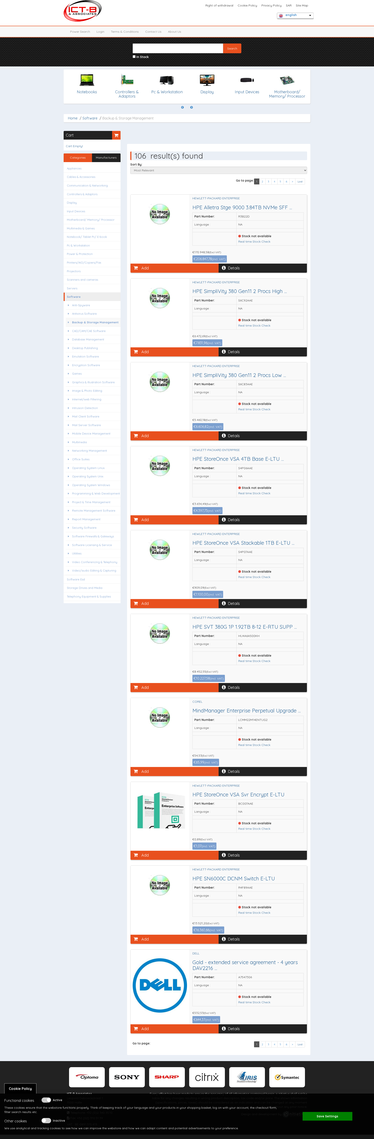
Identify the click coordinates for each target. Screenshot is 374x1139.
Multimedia (79, 442)
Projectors (74, 271)
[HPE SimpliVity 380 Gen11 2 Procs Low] (160, 382)
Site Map (302, 5)
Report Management (85, 519)
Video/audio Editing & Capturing (93, 570)
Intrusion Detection (84, 408)
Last (300, 181)
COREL (197, 702)
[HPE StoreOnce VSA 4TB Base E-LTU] (160, 466)
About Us (174, 32)
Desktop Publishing (84, 348)
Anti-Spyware (80, 305)
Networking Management (89, 450)
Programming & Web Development (95, 493)
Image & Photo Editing (86, 390)
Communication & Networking (87, 185)
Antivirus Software (84, 313)
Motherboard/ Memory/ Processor (90, 219)
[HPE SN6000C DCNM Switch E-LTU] (160, 885)
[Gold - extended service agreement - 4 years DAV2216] (160, 985)
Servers (72, 288)
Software (89, 118)
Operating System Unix (87, 476)
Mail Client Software (85, 416)
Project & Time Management (90, 502)
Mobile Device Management (90, 433)
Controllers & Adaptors (82, 194)
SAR (289, 5)
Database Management (87, 339)
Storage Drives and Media (84, 588)
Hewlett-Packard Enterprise (216, 198)
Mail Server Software (86, 425)
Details (234, 268)
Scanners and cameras (82, 279)
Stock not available (256, 236)
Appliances (74, 168)
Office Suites (80, 459)
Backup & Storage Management (95, 322)
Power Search (80, 32)
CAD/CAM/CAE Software (88, 331)
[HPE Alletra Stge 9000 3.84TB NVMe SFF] (160, 214)
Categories (78, 157)
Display (72, 202)
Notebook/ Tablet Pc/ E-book (87, 236)
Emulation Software (85, 356)
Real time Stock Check (254, 241)
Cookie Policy (247, 5)
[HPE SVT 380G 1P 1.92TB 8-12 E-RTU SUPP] (160, 633)
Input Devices (76, 211)
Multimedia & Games (81, 228)
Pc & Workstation (78, 245)
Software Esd (76, 579)
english (291, 14)
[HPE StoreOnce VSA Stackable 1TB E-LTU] (160, 550)
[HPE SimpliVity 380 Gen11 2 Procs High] (160, 298)
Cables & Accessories (81, 177)
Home (72, 118)
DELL (195, 953)
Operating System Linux (88, 468)
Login (100, 32)
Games (76, 373)
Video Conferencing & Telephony (94, 562)
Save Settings (327, 1116)
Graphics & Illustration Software (93, 382)
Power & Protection (80, 254)
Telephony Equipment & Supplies (89, 596)
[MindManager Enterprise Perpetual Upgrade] (160, 717)
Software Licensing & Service (91, 545)
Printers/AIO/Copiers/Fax (84, 262)
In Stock (142, 57)
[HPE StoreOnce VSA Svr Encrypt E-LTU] (160, 810)
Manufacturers (106, 157)
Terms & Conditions (125, 32)
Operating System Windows (90, 485)
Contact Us (153, 32)
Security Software (84, 527)
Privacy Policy (271, 5)
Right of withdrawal (219, 5)
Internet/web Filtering (86, 399)
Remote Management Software (93, 510)
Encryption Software (85, 365)
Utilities (76, 553)
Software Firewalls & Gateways (92, 536)
